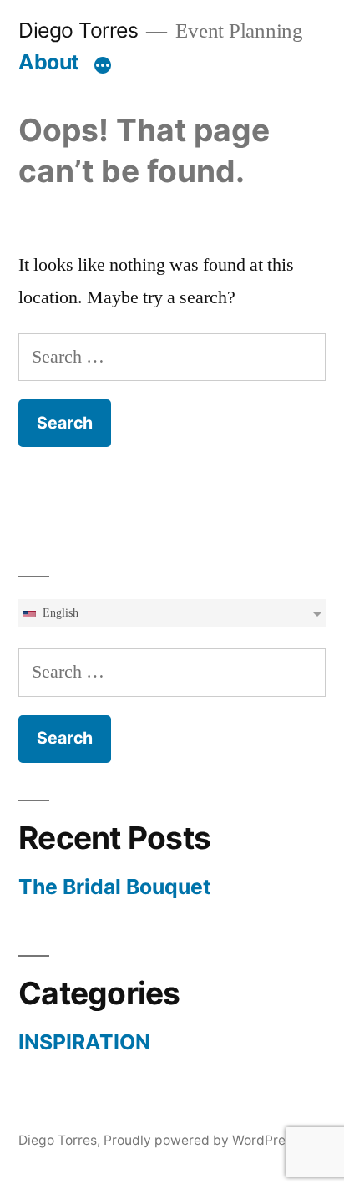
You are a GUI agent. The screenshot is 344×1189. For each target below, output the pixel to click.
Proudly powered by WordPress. (203, 1140)
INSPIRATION (84, 1041)
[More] (103, 65)
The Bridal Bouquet (114, 886)
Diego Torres (78, 30)
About (48, 61)
